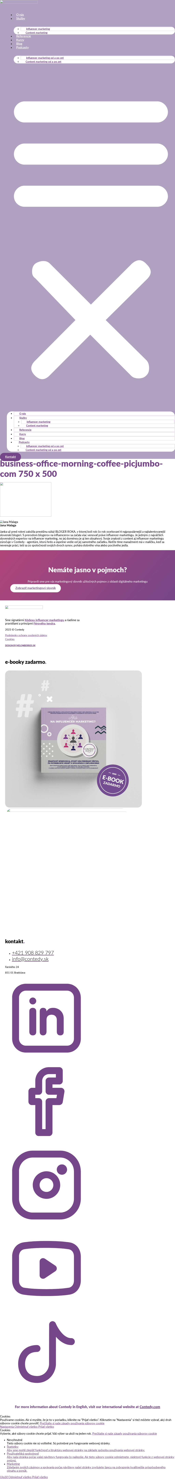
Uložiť (4, 1477)
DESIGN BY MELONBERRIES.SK (20, 646)
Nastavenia (7, 1426)
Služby (20, 18)
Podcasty (22, 47)
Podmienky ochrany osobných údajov (26, 635)
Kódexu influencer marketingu (44, 620)
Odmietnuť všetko (26, 1426)
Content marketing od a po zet (43, 61)
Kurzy (20, 40)
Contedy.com (150, 1407)
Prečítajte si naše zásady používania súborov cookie (72, 1423)
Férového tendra (44, 623)
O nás (20, 14)
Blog (19, 43)
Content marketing (37, 33)
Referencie (23, 36)
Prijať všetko (46, 1426)
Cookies (10, 639)
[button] (91, 235)
